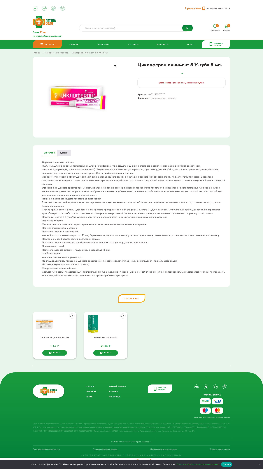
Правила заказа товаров (220, 449)
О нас (190, 44)
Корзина (226, 28)
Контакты (163, 44)
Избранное (215, 28)
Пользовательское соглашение (163, 449)
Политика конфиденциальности (46, 449)
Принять (227, 464)
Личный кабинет (117, 386)
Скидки (74, 44)
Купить (57, 353)
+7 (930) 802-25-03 (218, 8)
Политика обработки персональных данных (198, 464)
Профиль (133, 44)
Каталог (49, 44)
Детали (64, 152)
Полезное (103, 44)
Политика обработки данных (105, 449)
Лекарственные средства (56, 52)
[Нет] (259, 464)
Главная (36, 52)
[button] (115, 66)
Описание (50, 152)
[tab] (49, 153)
